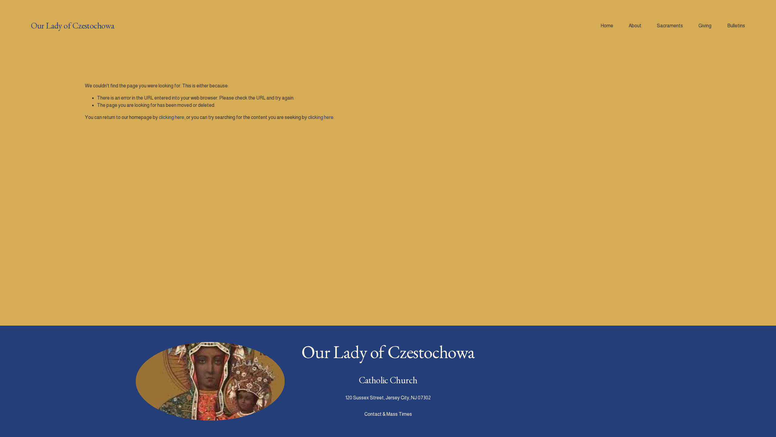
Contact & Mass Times (388, 414)
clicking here (171, 117)
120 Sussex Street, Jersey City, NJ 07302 (388, 397)
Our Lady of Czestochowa (72, 25)
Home (606, 25)
